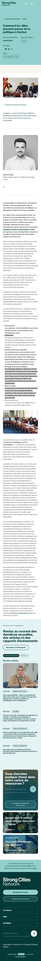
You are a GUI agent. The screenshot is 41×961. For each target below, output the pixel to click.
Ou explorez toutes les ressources (20, 804)
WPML (29, 866)
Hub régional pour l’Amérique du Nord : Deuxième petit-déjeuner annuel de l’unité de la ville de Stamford (20, 751)
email (34, 868)
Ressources (24, 655)
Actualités (16, 711)
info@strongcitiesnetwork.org (21, 613)
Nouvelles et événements (13, 19)
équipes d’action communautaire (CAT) (19, 229)
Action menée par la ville (11, 56)
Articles (24, 19)
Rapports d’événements (20, 691)
